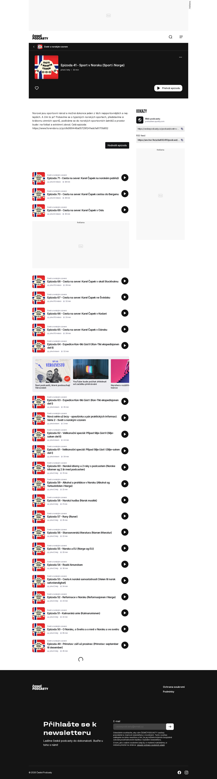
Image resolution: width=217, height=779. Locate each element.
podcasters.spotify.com (154, 121)
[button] (170, 36)
